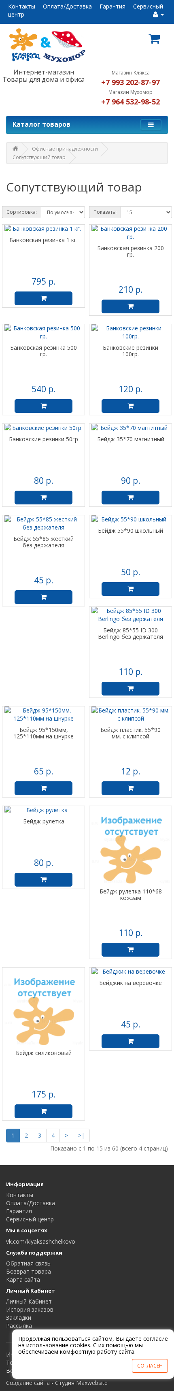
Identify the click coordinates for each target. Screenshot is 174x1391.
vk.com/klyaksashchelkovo (40, 1241)
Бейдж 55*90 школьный (130, 530)
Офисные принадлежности (65, 148)
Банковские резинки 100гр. (130, 350)
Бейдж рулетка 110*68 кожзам (131, 894)
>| (81, 1135)
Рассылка (19, 1325)
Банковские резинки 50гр (43, 439)
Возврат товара (28, 1271)
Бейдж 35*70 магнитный (130, 439)
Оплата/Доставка (67, 6)
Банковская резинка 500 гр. (43, 350)
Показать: (105, 211)
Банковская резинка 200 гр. (130, 251)
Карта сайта (23, 1279)
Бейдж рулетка (43, 821)
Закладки (18, 1317)
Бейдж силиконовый (44, 1053)
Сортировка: (21, 211)
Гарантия (112, 6)
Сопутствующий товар (39, 157)
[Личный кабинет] (158, 14)
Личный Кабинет (29, 1301)
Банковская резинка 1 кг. (43, 240)
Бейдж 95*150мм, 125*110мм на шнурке (43, 733)
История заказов (29, 1309)
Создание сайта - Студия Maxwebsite (57, 1383)
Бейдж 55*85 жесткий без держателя (43, 542)
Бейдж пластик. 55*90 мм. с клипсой (130, 733)
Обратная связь (28, 1263)
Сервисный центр (30, 1219)
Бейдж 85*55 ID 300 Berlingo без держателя (130, 633)
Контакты (21, 6)
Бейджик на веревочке (130, 983)
